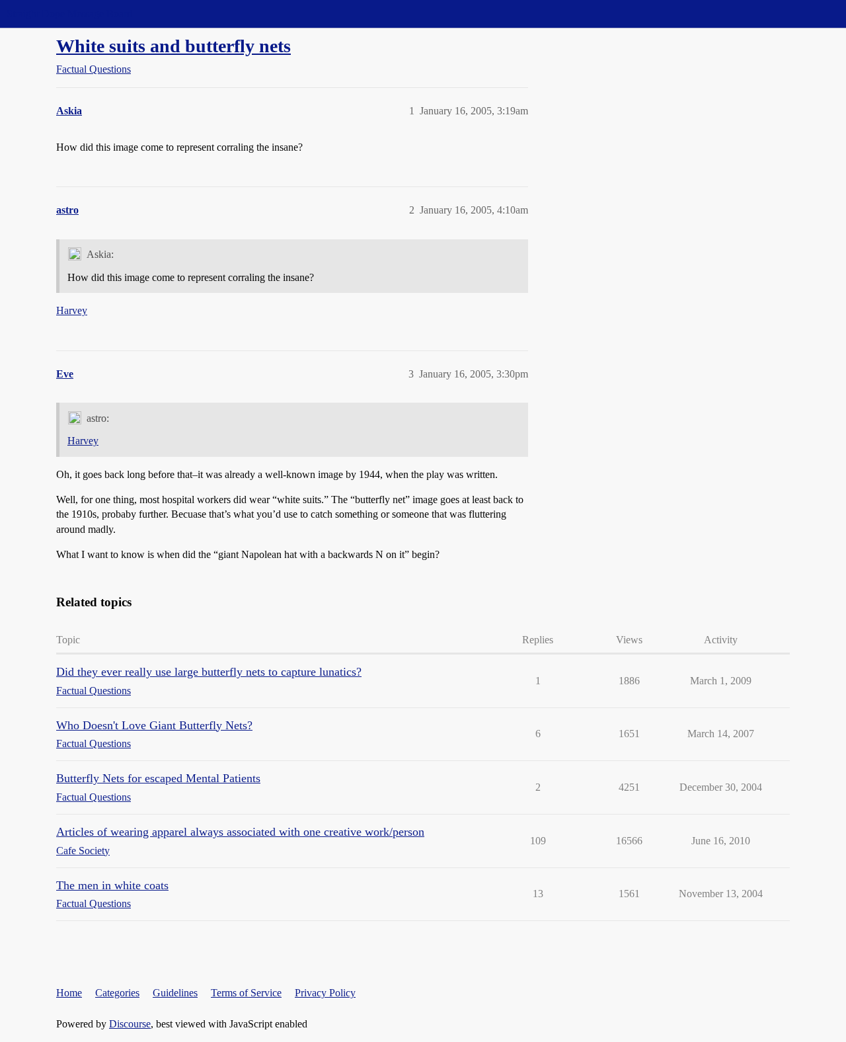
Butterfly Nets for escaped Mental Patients (158, 778)
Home (69, 992)
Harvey (71, 310)
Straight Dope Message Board (69, 13)
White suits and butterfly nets (173, 46)
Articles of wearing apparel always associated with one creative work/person (240, 831)
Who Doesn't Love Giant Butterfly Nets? (154, 725)
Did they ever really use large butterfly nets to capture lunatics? (209, 671)
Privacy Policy (325, 992)
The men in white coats (112, 885)
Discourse (130, 1023)
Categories (117, 992)
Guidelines (175, 992)
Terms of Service (246, 992)
